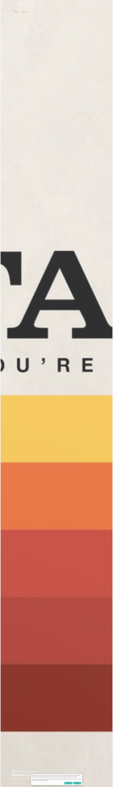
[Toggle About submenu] (34, 3)
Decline (77, 783)
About (31, 3)
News (89, 3)
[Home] (20, 3)
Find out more (16, 782)
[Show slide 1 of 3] (96, 784)
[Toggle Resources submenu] (84, 3)
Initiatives (69, 3)
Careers (49, 3)
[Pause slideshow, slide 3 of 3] (108, 784)
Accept (68, 783)
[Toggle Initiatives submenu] (73, 3)
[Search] (96, 3)
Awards (40, 3)
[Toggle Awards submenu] (43, 3)
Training (59, 3)
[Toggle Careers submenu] (53, 3)
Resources (80, 3)
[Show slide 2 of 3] (102, 784)
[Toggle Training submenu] (63, 3)
